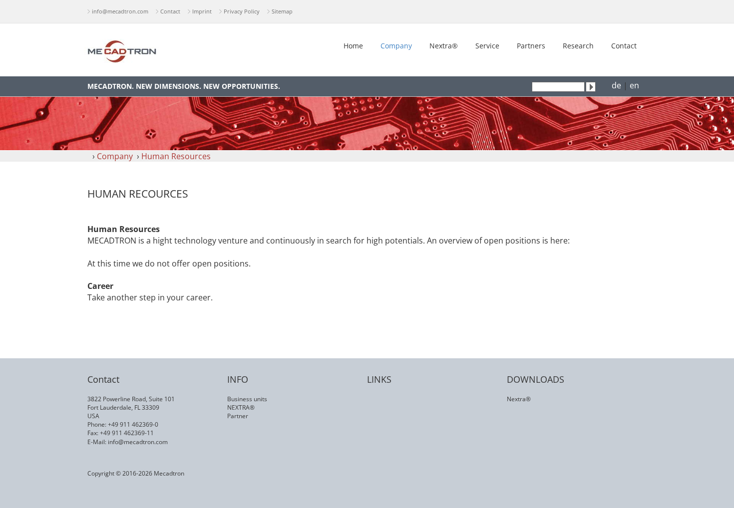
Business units (247, 399)
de (616, 85)
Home (353, 45)
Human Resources (176, 156)
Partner (237, 416)
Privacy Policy (242, 11)
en (634, 85)
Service (487, 45)
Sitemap (282, 11)
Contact (170, 11)
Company (396, 45)
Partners (531, 45)
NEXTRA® (241, 407)
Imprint (202, 11)
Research (578, 45)
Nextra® (443, 45)
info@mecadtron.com (120, 11)
